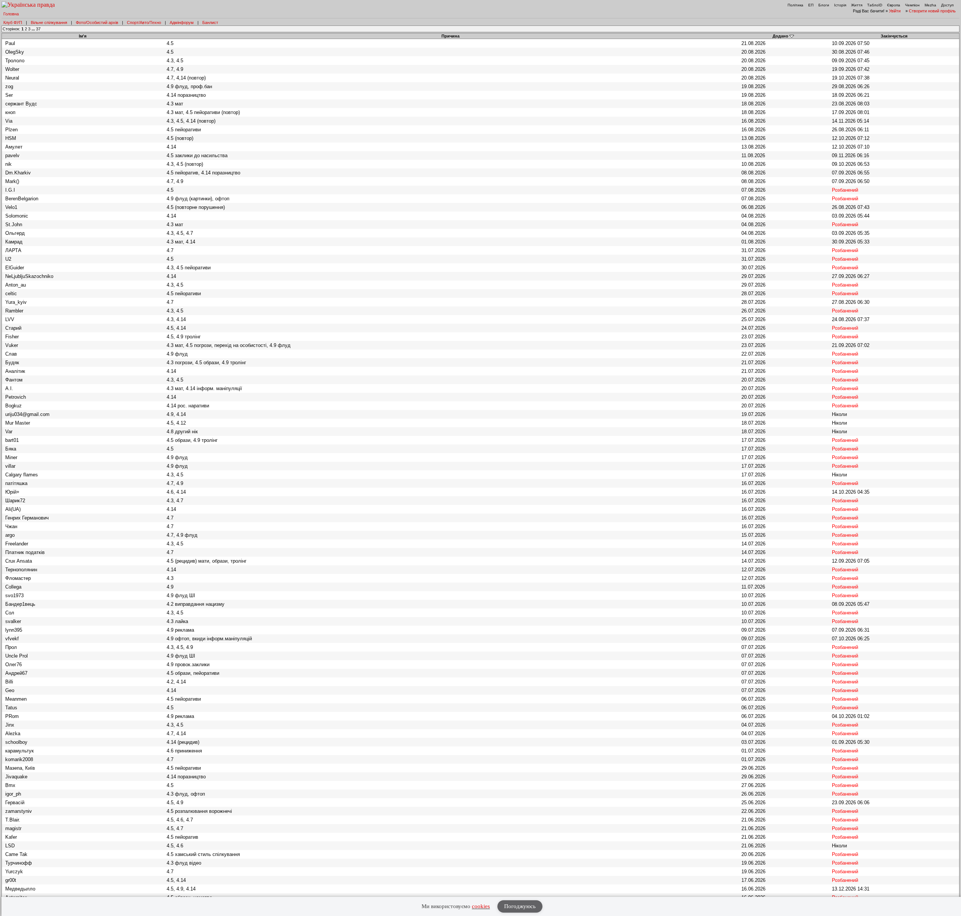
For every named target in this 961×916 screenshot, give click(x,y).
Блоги (823, 5)
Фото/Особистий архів (97, 22)
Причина (450, 36)
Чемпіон (912, 5)
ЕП (810, 5)
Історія (840, 5)
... (34, 29)
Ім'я (82, 36)
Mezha (930, 5)
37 (38, 29)
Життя (856, 5)
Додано (780, 36)
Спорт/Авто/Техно (144, 22)
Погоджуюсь (520, 906)
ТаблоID (874, 5)
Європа (893, 5)
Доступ (947, 5)
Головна (11, 14)
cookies (481, 906)
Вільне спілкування (49, 22)
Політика (795, 5)
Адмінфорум (182, 22)
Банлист (210, 22)
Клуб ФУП (12, 22)
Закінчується (894, 36)
